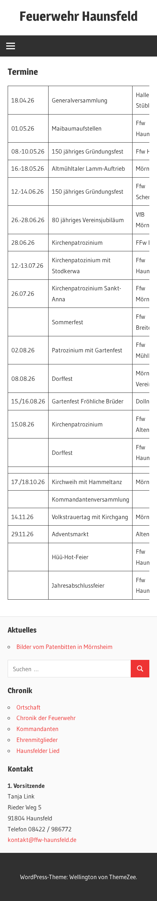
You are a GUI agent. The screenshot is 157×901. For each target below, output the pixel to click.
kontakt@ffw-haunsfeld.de (42, 839)
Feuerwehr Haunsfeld (78, 16)
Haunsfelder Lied (38, 750)
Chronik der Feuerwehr (46, 718)
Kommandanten (37, 728)
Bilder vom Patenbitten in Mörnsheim (64, 646)
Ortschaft (28, 707)
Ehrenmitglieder (37, 739)
